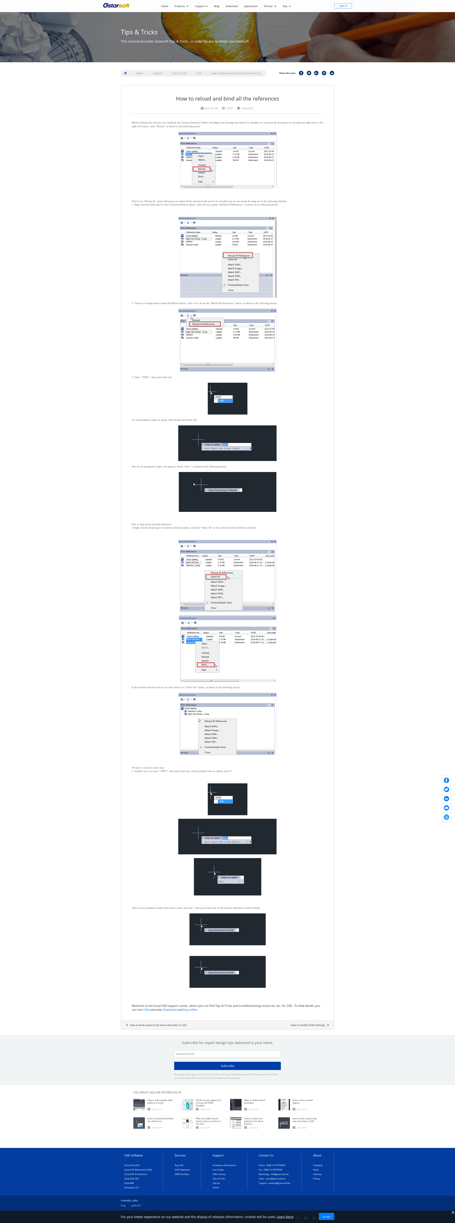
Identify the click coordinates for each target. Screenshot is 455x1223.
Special (216, 1183)
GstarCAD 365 (131, 1178)
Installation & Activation (224, 1165)
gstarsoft (136, 1205)
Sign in (343, 5)
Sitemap (317, 1174)
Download (232, 6)
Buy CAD (179, 1165)
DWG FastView (182, 1174)
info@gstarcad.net (280, 1174)
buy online (190, 1010)
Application (251, 6)
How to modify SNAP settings (308, 1025)
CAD (199, 73)
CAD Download (182, 1169)
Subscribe (227, 1066)
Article (216, 1187)
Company (318, 1165)
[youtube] (446, 817)
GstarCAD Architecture (135, 1174)
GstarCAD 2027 (132, 1165)
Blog (216, 6)
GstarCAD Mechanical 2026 (138, 1169)
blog (123, 1205)
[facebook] (446, 780)
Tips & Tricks (179, 73)
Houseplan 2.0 (131, 1187)
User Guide (218, 1169)
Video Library (219, 1174)
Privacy (316, 1178)
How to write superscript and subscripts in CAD (158, 1025)
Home (164, 6)
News (316, 1169)
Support (200, 6)
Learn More (285, 1217)
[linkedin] (446, 798)
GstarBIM (129, 1183)
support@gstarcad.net (279, 1183)
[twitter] (446, 789)
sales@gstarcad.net (275, 1178)
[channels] (446, 808)
